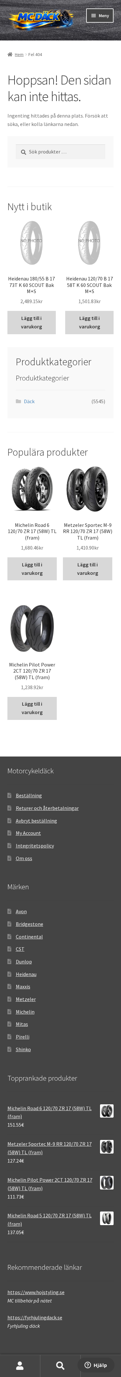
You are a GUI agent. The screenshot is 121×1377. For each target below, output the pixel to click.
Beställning (29, 795)
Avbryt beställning (36, 820)
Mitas (22, 1024)
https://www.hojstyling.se (36, 1292)
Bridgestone (29, 924)
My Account (28, 833)
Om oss (24, 858)
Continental (29, 936)
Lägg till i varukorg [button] (31, 322)
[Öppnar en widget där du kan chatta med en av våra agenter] (96, 1366)
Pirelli (22, 1036)
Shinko (23, 1049)
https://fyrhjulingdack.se (34, 1317)
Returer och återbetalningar (47, 808)
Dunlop (24, 961)
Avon (21, 911)
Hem (19, 54)
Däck (29, 401)
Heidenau (26, 974)
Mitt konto (20, 1366)
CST (20, 949)
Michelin (25, 1011)
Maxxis (23, 986)
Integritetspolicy (35, 845)
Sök (60, 1366)
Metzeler (26, 999)
